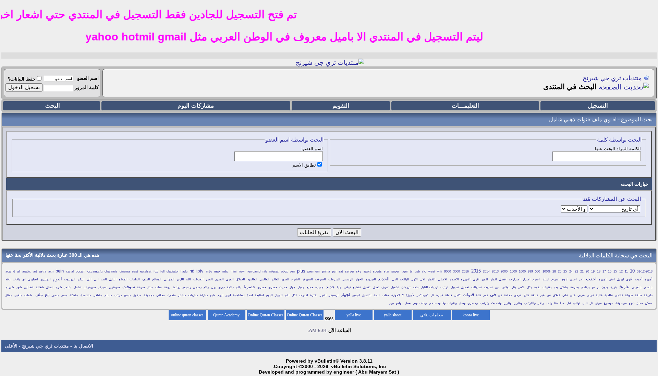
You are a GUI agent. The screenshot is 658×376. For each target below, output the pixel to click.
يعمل (408, 303)
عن (549, 295)
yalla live (353, 315)
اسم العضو (88, 78)
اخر (581, 279)
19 (593, 271)
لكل (294, 295)
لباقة (377, 295)
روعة (167, 287)
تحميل (465, 287)
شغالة (40, 287)
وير (415, 303)
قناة (478, 295)
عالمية (609, 295)
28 (554, 271)
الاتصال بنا (83, 346)
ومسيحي (434, 303)
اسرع (536, 279)
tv (411, 271)
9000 (447, 271)
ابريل (620, 279)
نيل (568, 303)
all (18, 271)
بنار (514, 287)
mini (233, 271)
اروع (565, 279)
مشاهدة (86, 295)
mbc (225, 271)
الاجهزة (466, 279)
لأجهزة (410, 295)
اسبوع (555, 279)
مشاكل (97, 295)
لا (403, 295)
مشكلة (74, 295)
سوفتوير (114, 287)
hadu (184, 271)
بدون (604, 287)
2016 (465, 271)
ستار (150, 287)
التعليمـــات (465, 105)
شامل (78, 287)
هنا (556, 303)
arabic (26, 271)
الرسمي (347, 279)
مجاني (160, 295)
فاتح (526, 295)
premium (313, 271)
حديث (283, 287)
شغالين (29, 287)
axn (50, 271)
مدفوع (137, 295)
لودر (228, 295)
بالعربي (637, 287)
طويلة (629, 295)
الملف (146, 279)
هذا (562, 303)
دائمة (230, 287)
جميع (310, 287)
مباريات (193, 295)
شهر (19, 287)
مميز (640, 303)
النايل (113, 279)
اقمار (493, 279)
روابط (176, 287)
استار (545, 279)
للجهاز (279, 295)
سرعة (141, 287)
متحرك (171, 295)
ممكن (649, 303)
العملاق (240, 279)
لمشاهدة (239, 295)
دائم (238, 287)
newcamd (253, 271)
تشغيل (395, 287)
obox (284, 271)
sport (367, 271)
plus (301, 271)
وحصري (472, 303)
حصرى (272, 287)
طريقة (648, 295)
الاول (414, 279)
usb (417, 271)
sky (358, 271)
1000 (522, 271)
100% (546, 271)
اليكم (81, 279)
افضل (503, 279)
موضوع (608, 303)
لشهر (323, 295)
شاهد (67, 287)
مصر (64, 295)
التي (395, 279)
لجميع (356, 295)
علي (565, 295)
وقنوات (452, 303)
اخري (573, 279)
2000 (504, 271)
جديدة (319, 287)
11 (626, 271)
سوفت (128, 286)
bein (60, 271)
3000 (456, 271)
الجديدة (371, 279)
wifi (439, 271)
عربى (590, 295)
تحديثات (476, 287)
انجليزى (45, 279)
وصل (462, 303)
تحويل (455, 287)
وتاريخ (507, 303)
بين (497, 287)
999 (530, 271)
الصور (285, 279)
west (431, 271)
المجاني (169, 279)
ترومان (406, 287)
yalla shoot (392, 315)
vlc (424, 271)
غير (542, 295)
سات (158, 287)
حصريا (249, 286)
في (493, 294)
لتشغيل (366, 295)
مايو (213, 295)
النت (104, 279)
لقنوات (303, 295)
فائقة (534, 295)
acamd (10, 271)
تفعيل (366, 287)
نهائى (576, 303)
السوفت (320, 279)
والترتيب (530, 303)
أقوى (629, 279)
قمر (485, 295)
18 (598, 271)
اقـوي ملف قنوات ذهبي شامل (583, 119)
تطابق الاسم (304, 165)
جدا (339, 287)
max (217, 271)
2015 (476, 271)
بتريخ (613, 287)
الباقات (404, 279)
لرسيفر (334, 295)
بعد (556, 287)
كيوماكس (422, 295)
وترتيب (484, 303)
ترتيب (444, 287)
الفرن (230, 279)
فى (500, 295)
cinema (125, 271)
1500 (513, 271)
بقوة (537, 287)
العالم (275, 279)
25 (565, 271)
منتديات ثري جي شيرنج (612, 78)
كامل (457, 295)
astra (42, 271)
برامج (595, 287)
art (35, 271)
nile (265, 271)
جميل (301, 287)
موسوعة (621, 303)
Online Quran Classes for (304, 316)
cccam (80, 271)
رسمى (197, 287)
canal (70, 271)
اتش (612, 279)
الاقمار (431, 279)
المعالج (156, 279)
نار (591, 303)
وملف (423, 303)
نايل (585, 303)
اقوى (485, 279)
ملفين (18, 295)
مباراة (204, 295)
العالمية (252, 279)
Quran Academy (226, 315)
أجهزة (649, 279)
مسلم (108, 295)
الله (188, 279)
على (572, 295)
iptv (200, 271)
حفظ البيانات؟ (22, 79)
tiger (405, 271)
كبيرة (439, 295)
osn (292, 271)
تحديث (488, 287)
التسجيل (598, 105)
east (135, 271)
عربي (581, 295)
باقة (8, 279)
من (632, 302)
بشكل (564, 287)
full (162, 271)
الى (96, 279)
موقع (598, 303)
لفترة (313, 295)
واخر (541, 303)
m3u (209, 271)
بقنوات (547, 287)
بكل (529, 287)
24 (571, 271)
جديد (330, 286)
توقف (347, 287)
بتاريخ (624, 286)
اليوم (57, 278)
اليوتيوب (69, 279)
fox (156, 271)
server (349, 271)
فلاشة (508, 295)
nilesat (274, 271)
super (395, 271)
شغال (49, 287)
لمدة (250, 295)
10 (632, 271)
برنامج (585, 287)
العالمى (264, 279)
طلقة (638, 295)
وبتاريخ (517, 303)
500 (537, 271)
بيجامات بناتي (431, 315)
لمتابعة (259, 295)
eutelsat (145, 271)
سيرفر (102, 287)
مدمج (127, 295)
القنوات (198, 279)
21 (582, 271)
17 (604, 271)
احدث (591, 278)
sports (377, 271)
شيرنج (9, 287)
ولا (444, 303)
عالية (599, 295)
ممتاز (8, 295)
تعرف (385, 287)
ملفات (28, 295)
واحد (549, 303)
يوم (391, 303)
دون (213, 287)
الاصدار (454, 279)
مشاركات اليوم (196, 105)
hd (192, 271)
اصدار (527, 279)
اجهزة (603, 279)
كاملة (448, 295)
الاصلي (442, 279)
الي (89, 279)
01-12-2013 (645, 271)
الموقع (123, 279)
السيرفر (307, 279)
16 (609, 271)
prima (326, 271)
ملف (39, 294)
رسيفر (186, 287)
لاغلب (385, 295)
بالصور (648, 287)
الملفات (135, 279)
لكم (287, 295)
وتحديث (496, 303)
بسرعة (574, 287)
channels (111, 271)
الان (422, 279)
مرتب (118, 295)
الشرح (295, 279)
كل (432, 295)
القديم (219, 279)
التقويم (340, 105)
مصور (55, 295)
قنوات (468, 294)
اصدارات (515, 279)
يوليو (399, 303)
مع (47, 294)
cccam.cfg (94, 271)
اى (24, 279)
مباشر (182, 295)
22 (576, 271)
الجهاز (359, 279)
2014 (486, 271)
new (242, 271)
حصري (261, 287)
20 (587, 271)
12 (621, 271)
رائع (206, 287)
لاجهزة (395, 295)
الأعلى (11, 346)
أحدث (639, 279)
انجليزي (33, 279)
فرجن (517, 295)
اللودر (180, 279)
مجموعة (149, 295)
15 (615, 271)
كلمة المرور (87, 87)
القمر (209, 279)
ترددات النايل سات (425, 287)
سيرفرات (90, 287)
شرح (59, 287)
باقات (16, 279)
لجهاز (345, 294)
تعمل (376, 287)
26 (559, 271)
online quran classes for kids (187, 316)
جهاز (292, 287)
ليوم (220, 295)
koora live (471, 315)
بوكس (506, 287)
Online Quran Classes (265, 315)
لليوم (269, 295)
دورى (221, 287)
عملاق (556, 295)
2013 (495, 271)
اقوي (476, 279)
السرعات (334, 279)
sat (341, 271)
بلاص (521, 287)
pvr (334, 271)
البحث (52, 105)
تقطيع (357, 287)
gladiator (173, 271)
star (386, 271)
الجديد (384, 278)
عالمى (619, 295)
